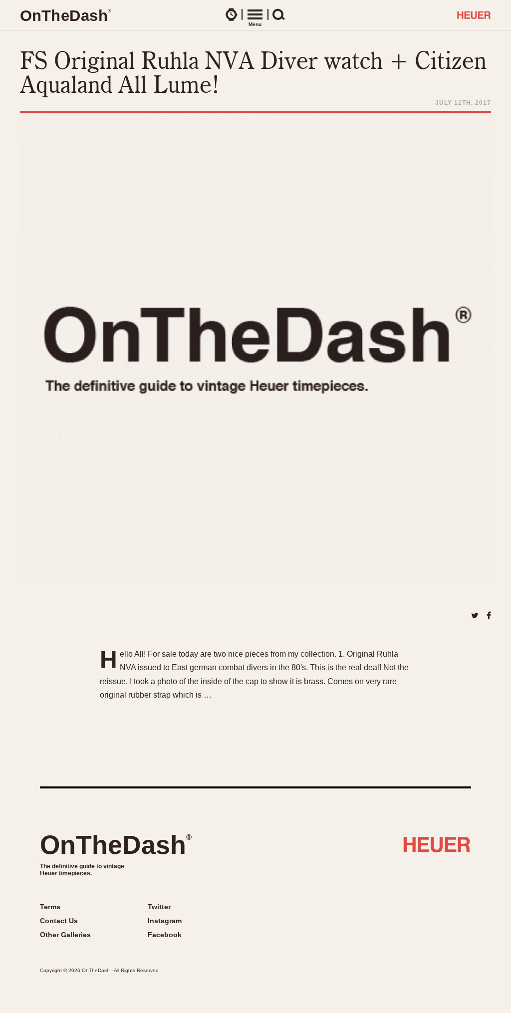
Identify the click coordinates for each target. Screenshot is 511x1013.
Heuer (437, 848)
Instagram (165, 921)
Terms (50, 907)
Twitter (159, 907)
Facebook (165, 935)
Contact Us (59, 921)
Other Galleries (65, 935)
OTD (65, 15)
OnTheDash (116, 844)
